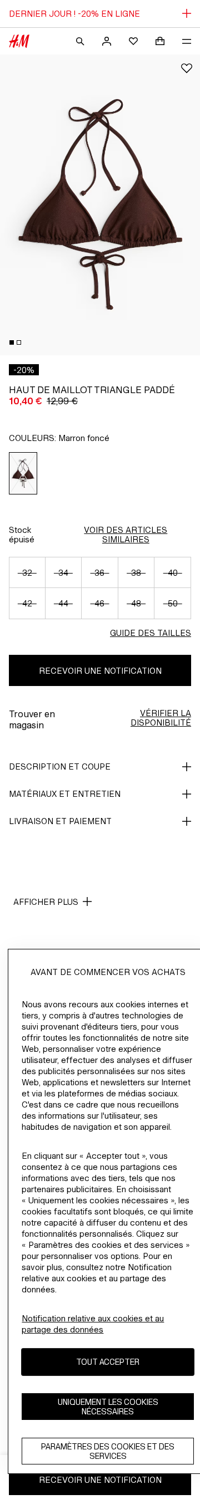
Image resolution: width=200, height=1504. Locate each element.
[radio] (23, 473)
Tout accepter (107, 1361)
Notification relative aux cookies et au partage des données (93, 1324)
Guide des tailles (150, 633)
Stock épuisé (21, 534)
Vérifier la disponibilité (161, 717)
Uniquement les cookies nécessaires (108, 1406)
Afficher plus (45, 902)
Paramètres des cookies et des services (107, 1451)
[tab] (11, 342)
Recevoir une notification (100, 670)
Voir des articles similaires (125, 534)
